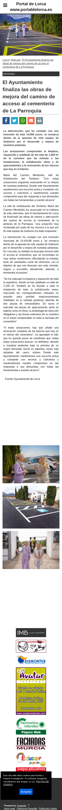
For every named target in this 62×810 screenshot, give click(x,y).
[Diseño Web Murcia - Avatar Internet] (28, 805)
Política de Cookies (48, 808)
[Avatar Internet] (31, 714)
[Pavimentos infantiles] (31, 733)
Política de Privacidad (27, 808)
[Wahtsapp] (22, 120)
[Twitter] (14, 120)
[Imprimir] (39, 120)
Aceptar (26, 791)
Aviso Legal (9, 808)
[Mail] (31, 120)
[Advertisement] (31, 414)
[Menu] (2, 5)
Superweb (21, 805)
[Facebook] (6, 120)
